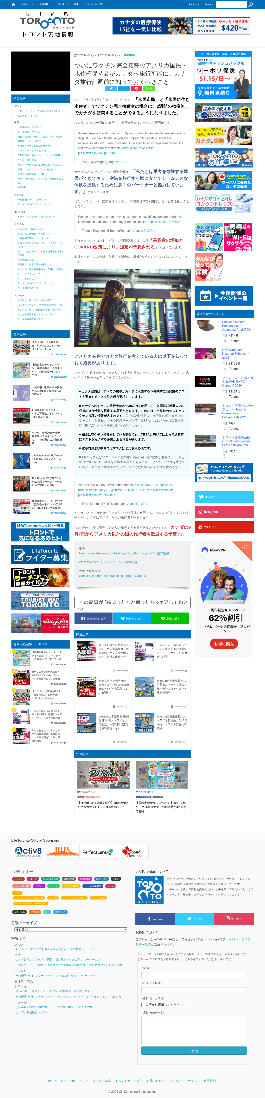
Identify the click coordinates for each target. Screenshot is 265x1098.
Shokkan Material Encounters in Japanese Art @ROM (236, 326)
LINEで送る (172, 618)
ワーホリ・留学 (43, 300)
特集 (76, 4)
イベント (39, 886)
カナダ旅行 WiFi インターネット (34, 204)
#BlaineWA (86, 490)
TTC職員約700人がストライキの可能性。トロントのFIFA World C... (47, 413)
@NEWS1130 (120, 490)
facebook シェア (95, 618)
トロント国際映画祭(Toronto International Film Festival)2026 (236, 441)
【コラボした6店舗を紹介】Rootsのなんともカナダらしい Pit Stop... (46, 346)
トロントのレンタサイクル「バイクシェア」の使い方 (88, 996)
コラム (17, 893)
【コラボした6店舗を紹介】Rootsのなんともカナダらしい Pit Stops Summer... (47, 694)
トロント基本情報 (26, 174)
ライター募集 (102, 1081)
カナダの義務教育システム (31, 319)
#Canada (143, 485)
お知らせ (25, 4)
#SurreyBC (102, 490)
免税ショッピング (26, 169)
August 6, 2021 (118, 162)
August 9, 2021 (137, 503)
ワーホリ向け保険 (26, 160)
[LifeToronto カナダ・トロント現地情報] (12, 3)
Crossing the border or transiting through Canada (112, 575)
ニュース (129, 55)
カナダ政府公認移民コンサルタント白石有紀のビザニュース (31, 903)
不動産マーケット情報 (29, 141)
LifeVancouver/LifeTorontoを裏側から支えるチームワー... (47, 459)
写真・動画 (19, 912)
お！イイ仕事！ (71, 886)
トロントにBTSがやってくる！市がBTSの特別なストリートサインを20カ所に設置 (47, 714)
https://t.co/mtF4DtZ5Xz (164, 221)
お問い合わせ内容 (152, 998)
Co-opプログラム (26, 305)
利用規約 (145, 944)
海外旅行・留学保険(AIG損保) (32, 264)
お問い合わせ (155, 1081)
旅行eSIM (22, 229)
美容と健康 (85, 879)
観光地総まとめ (25, 260)
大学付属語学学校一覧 (50, 305)
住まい (116, 879)
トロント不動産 (53, 898)
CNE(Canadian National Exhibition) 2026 (235, 353)
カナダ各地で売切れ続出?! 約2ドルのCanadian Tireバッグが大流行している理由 (46, 675)
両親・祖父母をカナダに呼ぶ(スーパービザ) (40, 136)
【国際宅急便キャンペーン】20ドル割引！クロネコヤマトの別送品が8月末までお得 (161, 807)
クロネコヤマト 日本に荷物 (31, 150)
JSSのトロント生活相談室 (98, 898)
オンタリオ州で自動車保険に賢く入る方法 (39, 164)
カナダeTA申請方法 (27, 288)
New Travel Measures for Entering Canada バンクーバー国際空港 (124, 553)
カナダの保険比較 (53, 155)
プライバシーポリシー (238, 939)
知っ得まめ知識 (50, 879)
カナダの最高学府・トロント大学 (34, 314)
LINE (149, 88)
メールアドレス (151, 983)
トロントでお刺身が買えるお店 (44, 111)
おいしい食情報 (93, 797)
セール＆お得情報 (144, 797)
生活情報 (44, 4)
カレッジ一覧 (24, 309)
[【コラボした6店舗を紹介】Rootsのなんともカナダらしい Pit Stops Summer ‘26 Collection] (103, 787)
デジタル (18, 879)
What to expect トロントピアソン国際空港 (108, 562)
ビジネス (35, 912)
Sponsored (157, 797)
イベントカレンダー (94, 4)
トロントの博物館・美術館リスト (34, 233)
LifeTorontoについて (75, 1081)
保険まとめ (37, 229)
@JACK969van (141, 490)
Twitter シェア (134, 618)
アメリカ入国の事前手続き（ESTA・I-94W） (40, 269)
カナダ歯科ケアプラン (29, 132)
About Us (194, 4)
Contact (209, 4)
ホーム (52, 1081)
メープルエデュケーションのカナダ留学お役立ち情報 (29, 898)
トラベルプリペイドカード (31, 274)
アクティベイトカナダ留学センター (36, 216)
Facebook (157, 919)
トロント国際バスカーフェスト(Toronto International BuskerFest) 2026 (237, 411)
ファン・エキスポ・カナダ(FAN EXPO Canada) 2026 (237, 381)
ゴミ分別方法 (47, 169)
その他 (61, 4)
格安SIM (21, 187)
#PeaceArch (164, 485)
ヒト (47, 912)
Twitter (198, 918)
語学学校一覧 (24, 300)
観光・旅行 (101, 879)
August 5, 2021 (143, 230)
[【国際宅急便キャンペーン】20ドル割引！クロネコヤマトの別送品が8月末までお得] (162, 787)
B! (123, 88)
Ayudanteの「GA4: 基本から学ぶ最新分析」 (74, 898)
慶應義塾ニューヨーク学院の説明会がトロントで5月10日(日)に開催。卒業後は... (47, 504)
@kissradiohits (163, 490)
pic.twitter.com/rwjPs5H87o (96, 495)
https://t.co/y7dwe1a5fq (137, 148)
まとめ (81, 797)
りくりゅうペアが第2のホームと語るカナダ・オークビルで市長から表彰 (47, 482)
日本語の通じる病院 (27, 127)
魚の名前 (22, 115)
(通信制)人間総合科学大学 (48, 309)
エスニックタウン (26, 278)
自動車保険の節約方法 (29, 155)
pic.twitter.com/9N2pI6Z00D (97, 153)
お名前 (146, 967)
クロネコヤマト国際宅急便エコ (33, 146)
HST (42, 174)
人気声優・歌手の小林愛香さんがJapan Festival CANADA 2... (47, 391)
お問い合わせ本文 (152, 1012)
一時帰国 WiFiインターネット (32, 199)
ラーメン (35, 115)
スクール (33, 879)
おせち (20, 111)
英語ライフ (60, 912)
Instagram (236, 918)
